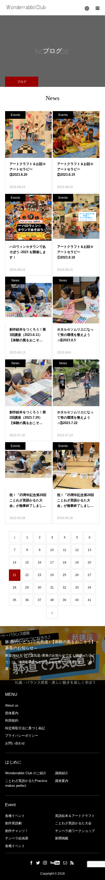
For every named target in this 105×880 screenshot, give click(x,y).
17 (52, 562)
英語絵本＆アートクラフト (75, 816)
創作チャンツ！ (16, 831)
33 (77, 587)
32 (64, 587)
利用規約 (11, 720)
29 (27, 587)
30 (39, 587)
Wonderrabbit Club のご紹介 (25, 773)
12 (77, 550)
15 (27, 562)
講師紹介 (61, 773)
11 (64, 550)
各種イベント (15, 816)
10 (52, 550)
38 (52, 600)
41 (89, 600)
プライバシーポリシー (21, 735)
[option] (52, 655)
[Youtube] (55, 862)
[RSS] (72, 862)
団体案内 (11, 713)
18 (64, 562)
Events (15, 115)
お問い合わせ (15, 743)
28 (14, 587)
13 (89, 550)
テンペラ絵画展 (16, 838)
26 (77, 575)
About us (11, 705)
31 (52, 587)
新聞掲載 (61, 838)
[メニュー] (97, 7)
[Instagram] (45, 862)
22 (27, 575)
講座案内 (61, 781)
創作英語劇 (13, 823)
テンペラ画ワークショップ (75, 831)
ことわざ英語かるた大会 (73, 823)
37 (39, 600)
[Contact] (65, 862)
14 (14, 562)
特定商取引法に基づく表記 (25, 728)
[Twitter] (38, 862)
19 (77, 562)
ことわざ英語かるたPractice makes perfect (26, 783)
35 (14, 600)
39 (64, 600)
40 (77, 600)
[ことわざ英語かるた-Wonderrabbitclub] (26, 8)
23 (39, 575)
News (15, 280)
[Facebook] (31, 862)
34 (89, 587)
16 (39, 562)
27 (89, 575)
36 (27, 600)
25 (64, 575)
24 (52, 575)
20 (89, 562)
